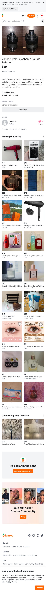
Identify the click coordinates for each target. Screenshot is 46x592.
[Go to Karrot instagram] (33, 535)
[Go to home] (2, 15)
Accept (40, 588)
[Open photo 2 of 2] (33, 40)
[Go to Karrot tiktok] (42, 535)
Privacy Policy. (11, 582)
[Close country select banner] (43, 2)
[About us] (37, 16)
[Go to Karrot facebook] (29, 535)
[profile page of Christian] (5, 123)
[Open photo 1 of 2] (12, 40)
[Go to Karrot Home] (8, 535)
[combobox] (21, 21)
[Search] (42, 21)
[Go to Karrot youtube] (38, 535)
